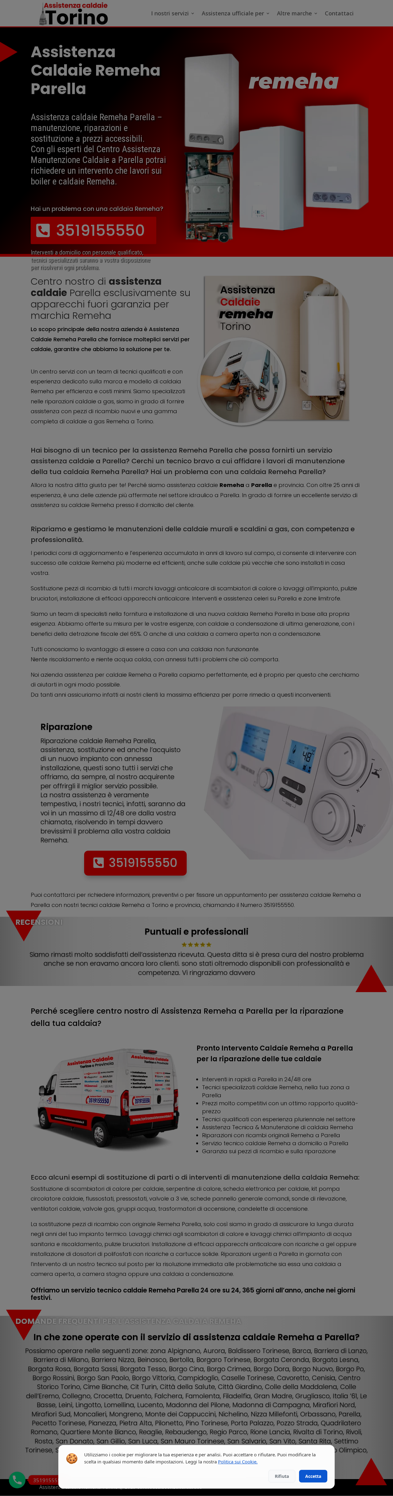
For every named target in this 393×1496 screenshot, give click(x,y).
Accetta (313, 1476)
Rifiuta (282, 1476)
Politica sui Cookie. (238, 1461)
